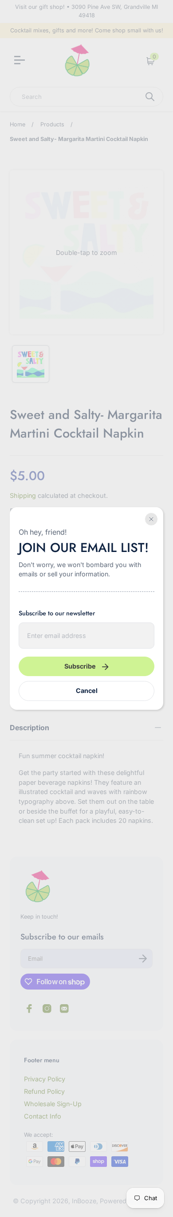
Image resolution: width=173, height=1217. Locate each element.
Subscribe (80, 666)
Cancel (87, 690)
